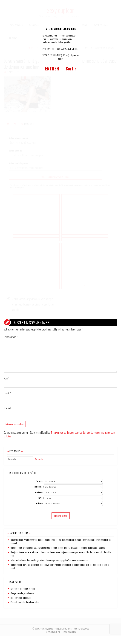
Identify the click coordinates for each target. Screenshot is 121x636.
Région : (40, 503)
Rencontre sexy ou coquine (21, 597)
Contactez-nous (65, 628)
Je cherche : (38, 487)
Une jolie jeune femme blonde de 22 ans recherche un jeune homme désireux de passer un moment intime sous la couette (58, 547)
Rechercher (60, 516)
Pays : (41, 498)
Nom (6, 378)
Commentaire (10, 337)
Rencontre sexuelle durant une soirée (25, 602)
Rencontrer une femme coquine (23, 588)
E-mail (7, 393)
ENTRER (52, 68)
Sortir (71, 68)
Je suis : (40, 481)
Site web (8, 408)
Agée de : (39, 492)
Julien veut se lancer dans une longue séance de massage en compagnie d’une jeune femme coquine (49, 560)
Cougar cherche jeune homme (22, 593)
